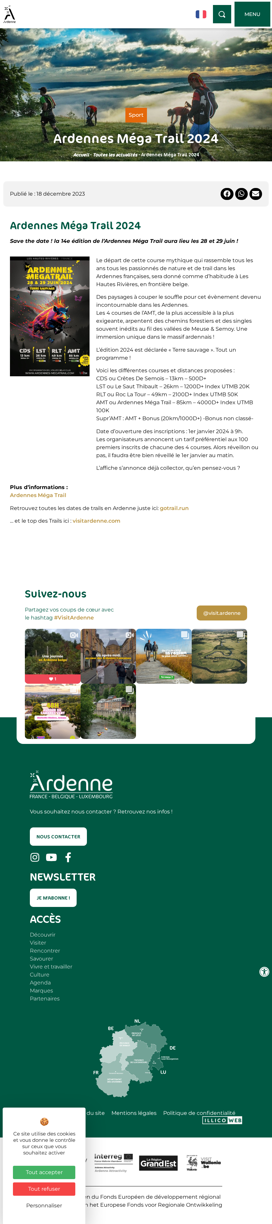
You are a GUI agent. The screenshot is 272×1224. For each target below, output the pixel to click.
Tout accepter (44, 1172)
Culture (39, 974)
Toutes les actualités (115, 154)
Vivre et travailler (51, 966)
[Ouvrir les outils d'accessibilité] (264, 971)
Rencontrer (45, 951)
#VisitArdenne (74, 617)
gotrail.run (174, 508)
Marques (41, 990)
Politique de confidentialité (199, 1113)
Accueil (81, 154)
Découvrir (42, 935)
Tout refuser (44, 1189)
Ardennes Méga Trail (38, 495)
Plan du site (89, 1113)
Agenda (40, 982)
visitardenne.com (96, 521)
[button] (227, 194)
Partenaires (45, 998)
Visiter (38, 943)
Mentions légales (134, 1113)
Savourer (41, 959)
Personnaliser (44, 1205)
